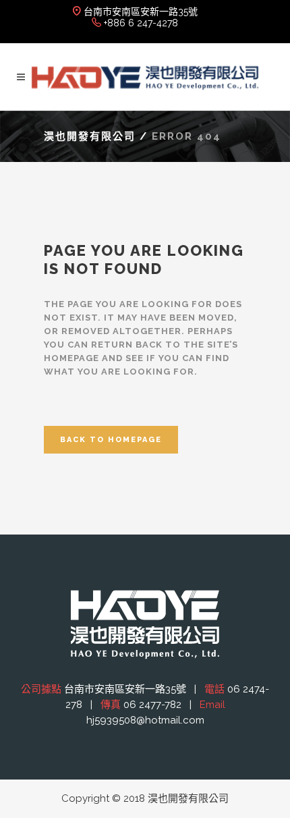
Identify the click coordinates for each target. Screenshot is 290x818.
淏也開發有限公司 (90, 136)
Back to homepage (111, 439)
